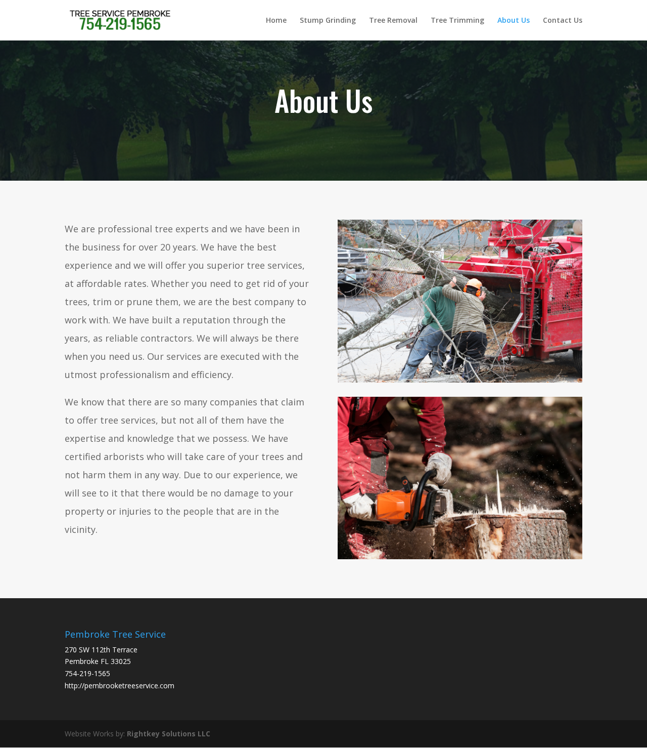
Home (276, 21)
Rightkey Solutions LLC (168, 733)
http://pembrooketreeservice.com (119, 685)
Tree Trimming (457, 21)
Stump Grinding (328, 21)
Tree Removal (393, 21)
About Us (513, 21)
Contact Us (562, 21)
